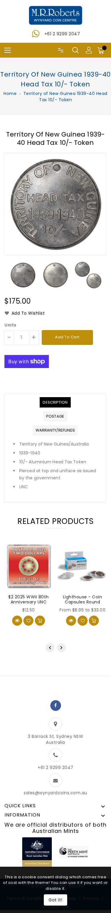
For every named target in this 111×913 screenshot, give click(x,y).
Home (10, 93)
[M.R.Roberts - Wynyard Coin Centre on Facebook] (55, 705)
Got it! (55, 900)
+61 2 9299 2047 (62, 34)
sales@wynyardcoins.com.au (55, 793)
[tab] (55, 402)
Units (10, 325)
